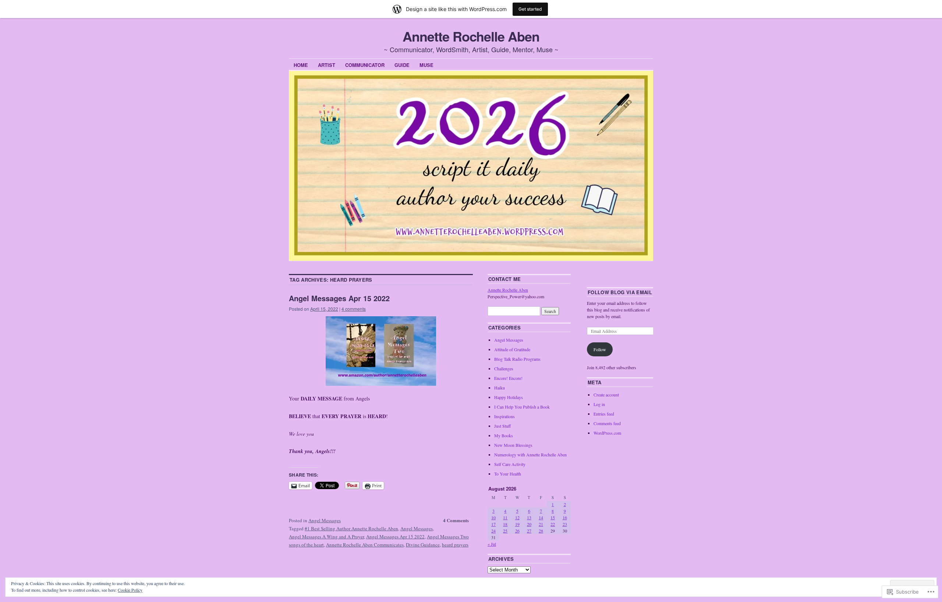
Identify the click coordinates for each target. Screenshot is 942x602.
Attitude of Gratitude (512, 349)
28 (541, 531)
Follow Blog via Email (620, 292)
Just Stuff (502, 426)
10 (493, 517)
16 (565, 517)
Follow (600, 349)
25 (505, 531)
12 (517, 517)
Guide (402, 64)
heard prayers (455, 544)
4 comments (353, 309)
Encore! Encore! (508, 378)
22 (552, 524)
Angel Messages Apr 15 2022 (339, 298)
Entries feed (604, 414)
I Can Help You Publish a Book (522, 407)
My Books (503, 435)
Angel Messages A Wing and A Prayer (326, 536)
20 (529, 524)
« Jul (492, 544)
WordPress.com (607, 433)
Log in (599, 404)
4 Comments (456, 520)
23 (565, 524)
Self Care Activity (509, 464)
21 (541, 524)
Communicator (365, 64)
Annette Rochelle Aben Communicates (365, 544)
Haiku (499, 388)
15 (552, 517)
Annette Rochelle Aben (471, 36)
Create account (606, 395)
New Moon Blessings (513, 445)
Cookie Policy (130, 590)
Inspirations (504, 416)
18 (505, 524)
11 (505, 517)
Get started (530, 9)
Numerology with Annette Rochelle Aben (530, 454)
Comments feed (607, 423)
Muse (426, 64)
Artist (326, 64)
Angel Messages (324, 520)
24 (493, 531)
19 (517, 524)
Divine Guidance (423, 544)
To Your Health (507, 474)
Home (301, 64)
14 (541, 517)
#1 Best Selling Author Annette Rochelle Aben (351, 528)
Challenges (503, 368)
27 (529, 531)
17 (493, 524)
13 (529, 517)
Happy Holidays (508, 397)
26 (517, 531)
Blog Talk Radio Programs (517, 359)
